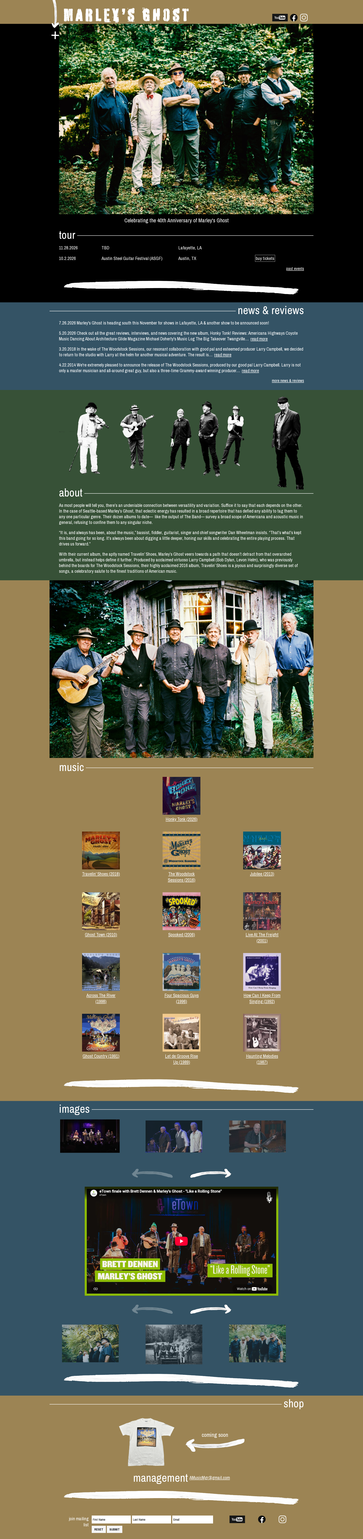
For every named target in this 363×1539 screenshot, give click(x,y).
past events (295, 268)
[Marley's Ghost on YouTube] (280, 20)
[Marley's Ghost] (126, 22)
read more (259, 339)
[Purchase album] (181, 813)
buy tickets (265, 258)
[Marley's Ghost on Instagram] (304, 20)
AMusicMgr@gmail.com (209, 1477)
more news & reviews (288, 380)
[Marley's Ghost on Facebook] (294, 20)
